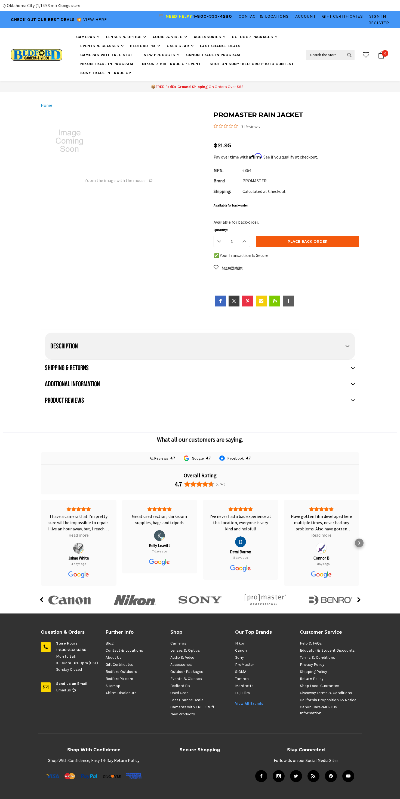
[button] (220, 301)
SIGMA (240, 671)
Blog (109, 643)
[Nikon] (134, 600)
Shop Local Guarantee (319, 685)
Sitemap (113, 685)
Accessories (207, 37)
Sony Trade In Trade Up (105, 73)
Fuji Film (242, 693)
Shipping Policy (313, 671)
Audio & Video (167, 37)
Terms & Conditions (317, 657)
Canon (241, 650)
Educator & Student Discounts (327, 650)
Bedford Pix (143, 46)
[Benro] (330, 600)
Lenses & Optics (124, 37)
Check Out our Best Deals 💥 (47, 19)
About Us (114, 657)
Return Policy (312, 678)
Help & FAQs (311, 643)
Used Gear (178, 46)
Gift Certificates (119, 664)
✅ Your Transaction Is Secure (241, 255)
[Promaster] (265, 600)
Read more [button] (240, 535)
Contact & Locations (264, 16)
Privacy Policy (312, 664)
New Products (159, 55)
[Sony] (200, 600)
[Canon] (69, 600)
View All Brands (249, 703)
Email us (64, 690)
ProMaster (244, 664)
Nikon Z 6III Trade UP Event (171, 64)
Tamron (242, 678)
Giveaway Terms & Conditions (326, 693)
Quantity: (221, 230)
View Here (95, 19)
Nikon (240, 643)
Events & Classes (99, 46)
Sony (239, 657)
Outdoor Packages (252, 37)
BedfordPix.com (119, 678)
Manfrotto (244, 685)
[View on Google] (78, 535)
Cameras (85, 37)
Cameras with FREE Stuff (107, 55)
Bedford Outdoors (121, 671)
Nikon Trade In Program (106, 64)
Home (46, 105)
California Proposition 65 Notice (328, 700)
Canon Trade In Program (213, 55)
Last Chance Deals (220, 46)
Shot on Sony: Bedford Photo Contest (252, 64)
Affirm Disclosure (121, 693)
